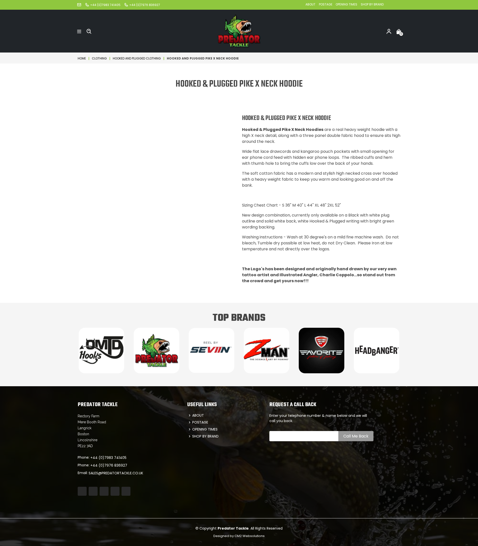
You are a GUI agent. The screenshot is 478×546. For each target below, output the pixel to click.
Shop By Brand (372, 4)
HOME (82, 58)
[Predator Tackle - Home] (239, 31)
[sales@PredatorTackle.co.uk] (79, 4)
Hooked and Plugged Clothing (137, 58)
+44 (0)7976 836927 (108, 465)
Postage (326, 4)
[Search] (89, 31)
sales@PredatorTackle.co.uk (116, 473)
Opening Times (346, 4)
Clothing (99, 58)
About (310, 4)
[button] (79, 31)
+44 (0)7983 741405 (108, 457)
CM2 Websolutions (250, 536)
